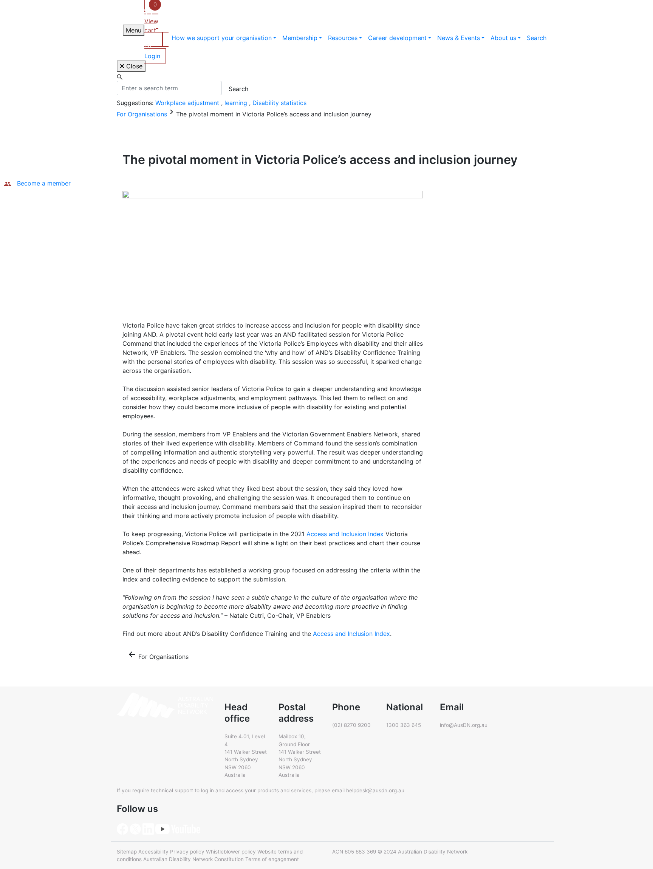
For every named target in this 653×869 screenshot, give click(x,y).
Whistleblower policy (231, 852)
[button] (156, 47)
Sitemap (127, 852)
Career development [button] (397, 38)
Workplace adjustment (188, 103)
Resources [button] (342, 38)
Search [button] (536, 38)
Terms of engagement (272, 859)
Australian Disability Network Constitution (193, 859)
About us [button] (503, 38)
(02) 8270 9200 (351, 725)
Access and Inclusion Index (345, 534)
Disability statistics (279, 103)
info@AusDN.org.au (463, 725)
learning (236, 103)
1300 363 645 (403, 725)
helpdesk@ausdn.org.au (375, 790)
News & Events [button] (458, 38)
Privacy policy (187, 852)
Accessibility (153, 852)
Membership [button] (299, 38)
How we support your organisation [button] (222, 38)
